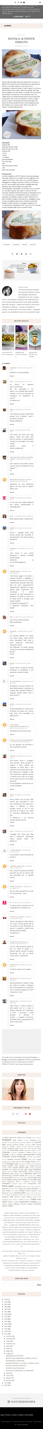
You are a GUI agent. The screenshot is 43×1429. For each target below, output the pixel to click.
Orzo (34, 1175)
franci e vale (14, 1001)
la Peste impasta (15, 850)
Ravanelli (11, 1188)
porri (20, 1183)
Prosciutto (17, 1186)
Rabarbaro (38, 1186)
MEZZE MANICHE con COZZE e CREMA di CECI (22, 1363)
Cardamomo (5, 1146)
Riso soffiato (14, 1191)
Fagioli (39, 1159)
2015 (6, 1326)
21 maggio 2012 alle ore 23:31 (21, 902)
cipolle (21, 1150)
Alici (23, 1137)
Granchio (4, 1167)
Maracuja (10, 1171)
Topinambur (27, 1199)
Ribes (16, 1188)
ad (2, 1137)
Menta (22, 1173)
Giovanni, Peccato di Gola (18, 942)
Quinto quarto (30, 1186)
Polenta (33, 1181)
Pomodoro (6, 1184)
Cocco (34, 1150)
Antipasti (21, 35)
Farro (9, 1162)
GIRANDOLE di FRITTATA (14, 1356)
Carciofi (38, 1144)
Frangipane (22, 1164)
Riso (39, 1188)
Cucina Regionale (18, 1157)
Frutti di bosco (36, 1164)
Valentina (13, 368)
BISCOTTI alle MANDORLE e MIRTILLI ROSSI (21, 1358)
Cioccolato (14, 1150)
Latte (26, 1167)
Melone (16, 1173)
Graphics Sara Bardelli (25, 1415)
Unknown (13, 631)
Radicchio (5, 1188)
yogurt (10, 1204)
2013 (6, 1331)
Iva (11, 902)
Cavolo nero (23, 1148)
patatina (12, 498)
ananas (34, 1137)
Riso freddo (6, 1191)
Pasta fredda (32, 1177)
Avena (39, 1140)
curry (34, 1157)
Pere (20, 1179)
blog (3, 1145)
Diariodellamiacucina (17, 866)
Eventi (34, 1159)
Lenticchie (38, 1167)
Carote (12, 1146)
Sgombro (17, 1197)
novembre (15, 1175)
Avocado (5, 1142)
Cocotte (39, 1150)
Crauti (39, 1152)
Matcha (30, 1171)
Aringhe (26, 1140)
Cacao (21, 1144)
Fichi (23, 1162)
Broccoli (15, 1144)
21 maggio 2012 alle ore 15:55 (23, 831)
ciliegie (39, 1148)
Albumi (19, 1137)
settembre (5, 1197)
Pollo (39, 1181)
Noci (10, 1175)
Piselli (4, 1181)
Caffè (33, 1144)
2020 (6, 1314)
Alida (11, 831)
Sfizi (11, 1197)
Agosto (6, 1137)
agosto (8, 1346)
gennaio (21, 1166)
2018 (6, 1319)
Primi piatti (7, 1186)
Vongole (4, 1204)
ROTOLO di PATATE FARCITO (16, 1365)
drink (29, 1159)
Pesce (24, 1180)
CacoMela (27, 1144)
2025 (6, 1302)
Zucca (30, 1204)
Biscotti (38, 1142)
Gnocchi (38, 1166)
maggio (30, 1169)
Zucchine (37, 1204)
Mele (12, 1173)
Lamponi (21, 1167)
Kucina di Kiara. (25, 1421)
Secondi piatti (19, 1193)
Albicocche (13, 1137)
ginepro (27, 1166)
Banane (15, 1142)
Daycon (4, 1159)
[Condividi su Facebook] (12, 253)
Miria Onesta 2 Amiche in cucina (20, 479)
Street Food (37, 1197)
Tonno (21, 1199)
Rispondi (12, 376)
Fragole (16, 1164)
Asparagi (16, 244)
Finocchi (38, 1162)
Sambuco (11, 1193)
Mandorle (37, 1170)
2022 (6, 1309)
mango (4, 1171)
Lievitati (5, 1170)
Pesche (29, 1179)
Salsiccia (5, 1193)
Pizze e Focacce (23, 1181)
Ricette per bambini (25, 1188)
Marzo (16, 1171)
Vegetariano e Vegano (28, 1202)
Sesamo (38, 1195)
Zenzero (23, 1204)
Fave (13, 1162)
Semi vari (33, 1195)
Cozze (34, 1152)
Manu (11, 617)
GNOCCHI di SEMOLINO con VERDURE (20, 1370)
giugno (32, 1166)
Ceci (29, 1148)
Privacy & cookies (11, 1415)
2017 (6, 1321)
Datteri (39, 1157)
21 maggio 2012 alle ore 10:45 (23, 617)
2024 (6, 1304)
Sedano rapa (34, 1193)
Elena (12, 430)
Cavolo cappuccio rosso (10, 1148)
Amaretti (28, 1137)
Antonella (13, 548)
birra (33, 1142)
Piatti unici (37, 1180)
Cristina (12, 756)
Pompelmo (15, 1183)
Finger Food (30, 1162)
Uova (10, 1202)
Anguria (39, 1137)
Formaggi (9, 1164)
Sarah (12, 795)
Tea (18, 1199)
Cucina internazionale (25, 1155)
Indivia (10, 1167)
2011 (6, 1383)
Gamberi (10, 1166)
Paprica (15, 1177)
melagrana (37, 1171)
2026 (6, 1299)
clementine (27, 1150)
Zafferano (17, 1204)
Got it (27, 16)
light (10, 1169)
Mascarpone (23, 1171)
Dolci (24, 1159)
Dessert (10, 1159)
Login (2, 1415)
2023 (6, 1307)
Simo (11, 381)
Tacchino (5, 1199)
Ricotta (33, 244)
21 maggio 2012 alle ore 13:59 (20, 741)
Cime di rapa (6, 1150)
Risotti (21, 1191)
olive (26, 1175)
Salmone (34, 1191)
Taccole (10, 1199)
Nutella (22, 1175)
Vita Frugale (14, 978)
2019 (6, 1316)
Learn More (18, 16)
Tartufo (15, 1199)
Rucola (27, 1191)
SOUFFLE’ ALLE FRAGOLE (15, 1368)
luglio (25, 1169)
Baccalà (10, 1142)
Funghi (4, 1166)
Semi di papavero (13, 1195)
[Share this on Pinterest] (21, 253)
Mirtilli (35, 1173)
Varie (16, 1202)
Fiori (3, 1164)
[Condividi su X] (16, 253)
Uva (13, 1202)
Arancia (20, 1140)
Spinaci (29, 1197)
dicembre (17, 1159)
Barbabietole (22, 1142)
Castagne (18, 1146)
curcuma (29, 1157)
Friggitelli (28, 1164)
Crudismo (13, 1154)
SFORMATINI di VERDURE (15, 1361)
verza (39, 1202)
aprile (14, 1140)
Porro (25, 1183)
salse (39, 1191)
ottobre (38, 1175)
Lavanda (31, 1167)
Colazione (6, 1152)
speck (24, 1197)
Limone (14, 1169)
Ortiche (31, 1175)
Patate (24, 244)
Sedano (28, 1193)
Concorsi (14, 1152)
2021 (6, 1312)
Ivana (12, 516)
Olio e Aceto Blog (16, 886)
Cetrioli (34, 1148)
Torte (33, 1199)
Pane (10, 1177)
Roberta (13, 528)
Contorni (28, 1152)
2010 (6, 1385)
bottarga (9, 1144)
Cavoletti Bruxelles (27, 1146)
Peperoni (15, 1179)
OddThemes (23, 1424)
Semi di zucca (24, 1195)
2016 (6, 1324)
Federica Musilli (15, 571)
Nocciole (5, 1175)
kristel (12, 704)
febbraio (18, 1162)
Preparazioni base (34, 1183)
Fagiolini (4, 1162)
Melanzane (5, 1173)
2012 (6, 1334)
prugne (24, 1186)
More (39, 1173)
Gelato (16, 1166)
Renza (12, 409)
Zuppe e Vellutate (7, 1206)
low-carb (20, 1169)
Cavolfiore (38, 1146)
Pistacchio (10, 1181)
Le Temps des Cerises (17, 917)
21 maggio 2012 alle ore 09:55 (23, 516)
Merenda (28, 1173)
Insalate (15, 1167)
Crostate (5, 1155)
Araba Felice (14, 965)
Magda (12, 663)
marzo (8, 1375)
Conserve (21, 1152)
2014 (6, 1329)
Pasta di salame (23, 1177)
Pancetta (5, 1177)
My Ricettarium (15, 681)
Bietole (28, 1142)
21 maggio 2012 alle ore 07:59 (22, 381)
